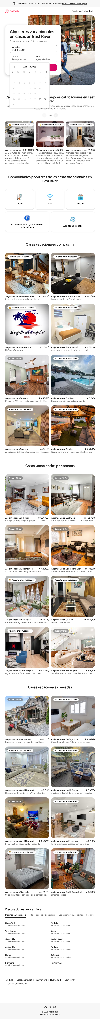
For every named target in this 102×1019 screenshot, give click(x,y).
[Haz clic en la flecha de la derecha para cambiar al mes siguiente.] (45, 67)
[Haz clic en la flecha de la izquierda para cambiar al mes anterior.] (14, 67)
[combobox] (33, 50)
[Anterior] (44, 115)
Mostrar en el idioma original (74, 3)
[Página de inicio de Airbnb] (12, 11)
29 (40, 99)
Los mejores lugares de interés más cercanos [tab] (78, 915)
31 (14, 104)
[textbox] (21, 59)
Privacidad (44, 1014)
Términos (56, 1014)
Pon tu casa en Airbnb (82, 11)
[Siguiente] (56, 115)
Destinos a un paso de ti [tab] (15, 915)
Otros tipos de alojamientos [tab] (42, 915)
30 (45, 99)
